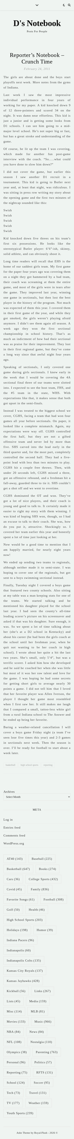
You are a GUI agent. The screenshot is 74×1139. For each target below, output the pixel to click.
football (54, 899)
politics (43, 1062)
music (42, 1021)
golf (13, 909)
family (40, 889)
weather (39, 1103)
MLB (38, 1011)
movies (16, 1021)
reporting (48, 765)
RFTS (44, 1072)
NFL (14, 1042)
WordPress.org (13, 843)
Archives (9, 791)
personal (16, 1062)
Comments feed (14, 835)
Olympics (17, 1052)
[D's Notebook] (37, 25)
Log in (8, 819)
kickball (16, 991)
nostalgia (41, 1042)
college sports (43, 879)
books (47, 869)
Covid (14, 889)
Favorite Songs (21, 899)
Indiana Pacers (20, 940)
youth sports (20, 1113)
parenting (47, 1052)
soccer (42, 1082)
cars (13, 879)
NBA (13, 1031)
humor (45, 930)
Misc (14, 1011)
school (16, 1082)
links (42, 991)
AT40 (15, 858)
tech (13, 1093)
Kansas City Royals (25, 970)
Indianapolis (19, 950)
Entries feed (11, 827)
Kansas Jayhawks (23, 981)
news (36, 1031)
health (37, 909)
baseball (42, 858)
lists (13, 1001)
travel (37, 1093)
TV (13, 1103)
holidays (17, 930)
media (37, 1001)
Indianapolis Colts (24, 960)
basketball (10, 765)
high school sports (29, 765)
